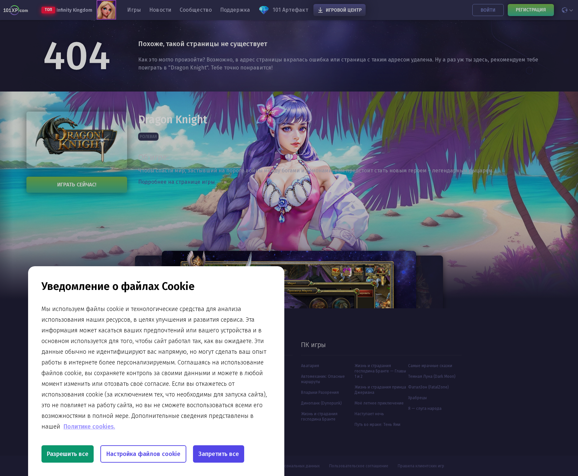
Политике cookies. (89, 426)
